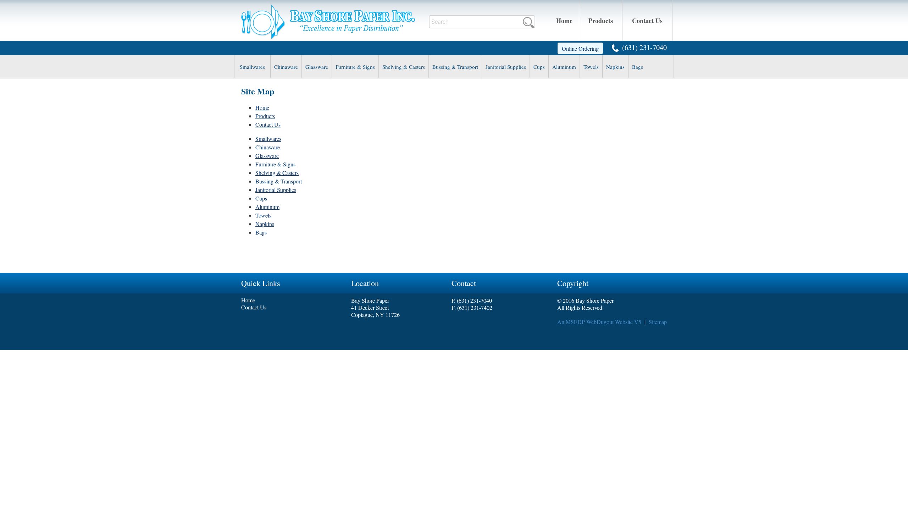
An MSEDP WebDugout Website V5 (599, 321)
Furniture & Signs (355, 66)
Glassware (316, 66)
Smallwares (252, 66)
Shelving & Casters (403, 66)
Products (600, 20)
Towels (591, 66)
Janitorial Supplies (506, 66)
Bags (637, 66)
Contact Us (647, 20)
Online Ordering (580, 48)
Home (564, 20)
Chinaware (286, 66)
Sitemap (658, 321)
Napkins (615, 66)
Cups (539, 66)
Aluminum (564, 66)
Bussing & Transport (455, 66)
